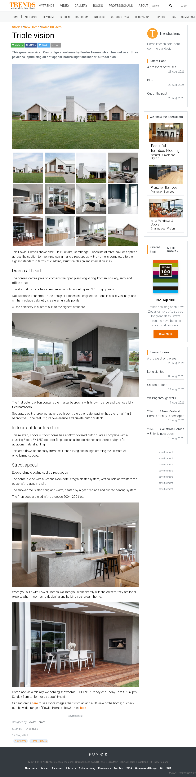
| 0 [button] (19, 45)
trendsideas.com (86, 762)
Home (15, 17)
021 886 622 (37, 762)
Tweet (45, 45)
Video (64, 5)
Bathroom (81, 17)
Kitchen (65, 17)
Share (32, 45)
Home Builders (39, 741)
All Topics (31, 17)
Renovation (142, 17)
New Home (49, 17)
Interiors (99, 17)
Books (98, 5)
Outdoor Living (120, 17)
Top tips (160, 17)
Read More (165, 334)
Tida (173, 17)
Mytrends (46, 5)
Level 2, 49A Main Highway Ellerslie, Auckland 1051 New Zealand (133, 762)
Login (184, 5)
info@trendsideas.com (60, 762)
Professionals (121, 5)
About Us (146, 5)
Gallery (81, 5)
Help (56, 45)
